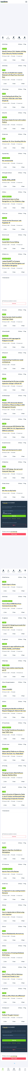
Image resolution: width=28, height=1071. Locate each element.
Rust (3, 38)
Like (6, 60)
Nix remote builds (7, 160)
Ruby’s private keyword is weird (12, 450)
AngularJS (20, 571)
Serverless (8, 38)
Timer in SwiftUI (7, 689)
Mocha (3, 571)
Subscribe (14, 516)
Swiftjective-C (6, 1007)
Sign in (14, 525)
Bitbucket (14, 518)
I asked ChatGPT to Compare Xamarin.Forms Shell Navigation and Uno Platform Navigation (13, 263)
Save (14, 60)
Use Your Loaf (6, 235)
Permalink (13, 56)
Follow (20, 44)
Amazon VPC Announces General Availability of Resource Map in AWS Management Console (13, 405)
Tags (3, 512)
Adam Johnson (6, 483)
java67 (4, 787)
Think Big (5, 765)
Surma (4, 926)
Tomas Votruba (6, 723)
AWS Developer (6, 395)
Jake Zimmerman (6, 442)
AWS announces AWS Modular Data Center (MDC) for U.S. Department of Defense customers (13, 428)
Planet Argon (5, 89)
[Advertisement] (14, 19)
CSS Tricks (5, 883)
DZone (4, 192)
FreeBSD (19, 38)
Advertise (14, 303)
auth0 (4, 843)
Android (13, 571)
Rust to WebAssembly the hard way (13, 933)
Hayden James (6, 744)
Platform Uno (5, 254)
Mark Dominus (6, 577)
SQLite (14, 38)
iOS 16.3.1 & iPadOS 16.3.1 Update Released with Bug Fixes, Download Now (13, 75)
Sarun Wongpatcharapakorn (9, 682)
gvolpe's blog (5, 153)
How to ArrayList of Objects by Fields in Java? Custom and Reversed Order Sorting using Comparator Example (13, 796)
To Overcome (6, 864)
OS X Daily (5, 44)
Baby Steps (5, 660)
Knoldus (5, 310)
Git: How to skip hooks (9, 490)
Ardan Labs (5, 134)
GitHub (9, 518)
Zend (8, 571)
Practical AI (5, 352)
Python (24, 38)
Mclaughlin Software (7, 172)
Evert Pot (5, 112)
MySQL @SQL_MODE (8, 180)
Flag (25, 44)
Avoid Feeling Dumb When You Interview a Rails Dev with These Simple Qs (12, 98)
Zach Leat (5, 213)
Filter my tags (14, 534)
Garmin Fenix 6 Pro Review (10, 871)
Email (4, 511)
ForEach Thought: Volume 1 (10, 1015)
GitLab (4, 374)
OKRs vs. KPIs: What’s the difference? (13, 995)
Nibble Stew (5, 462)
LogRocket (5, 618)
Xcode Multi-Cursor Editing (10, 242)
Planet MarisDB (6, 331)
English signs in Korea (8, 584)
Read (23, 60)
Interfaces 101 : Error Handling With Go (14, 141)
